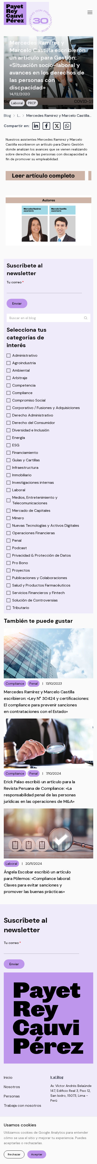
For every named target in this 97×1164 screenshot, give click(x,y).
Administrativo (24, 355)
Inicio (8, 1077)
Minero (18, 518)
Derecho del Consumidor (33, 422)
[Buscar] (85, 318)
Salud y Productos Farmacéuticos (41, 585)
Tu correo (15, 282)
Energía (18, 437)
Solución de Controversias (35, 600)
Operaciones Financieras (33, 532)
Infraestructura (25, 467)
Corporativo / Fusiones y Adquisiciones (46, 407)
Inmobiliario (22, 475)
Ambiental (21, 370)
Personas (12, 1096)
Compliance (22, 392)
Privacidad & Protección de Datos (41, 555)
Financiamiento (25, 452)
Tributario (20, 607)
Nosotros (12, 1086)
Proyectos (21, 570)
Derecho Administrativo (32, 415)
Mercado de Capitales (31, 510)
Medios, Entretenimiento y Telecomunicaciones (34, 500)
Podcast (19, 547)
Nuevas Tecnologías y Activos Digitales (45, 525)
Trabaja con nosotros (22, 1105)
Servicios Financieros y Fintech (38, 592)
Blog (7, 115)
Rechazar (14, 1154)
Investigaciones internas (33, 482)
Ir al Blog (56, 1077)
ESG (15, 445)
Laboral (17, 103)
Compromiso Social (28, 400)
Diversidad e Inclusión (30, 430)
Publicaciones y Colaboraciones (39, 577)
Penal (16, 540)
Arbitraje (19, 377)
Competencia (24, 385)
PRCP (32, 103)
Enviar (17, 303)
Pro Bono (20, 562)
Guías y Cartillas (26, 460)
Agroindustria (24, 362)
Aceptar (36, 1154)
